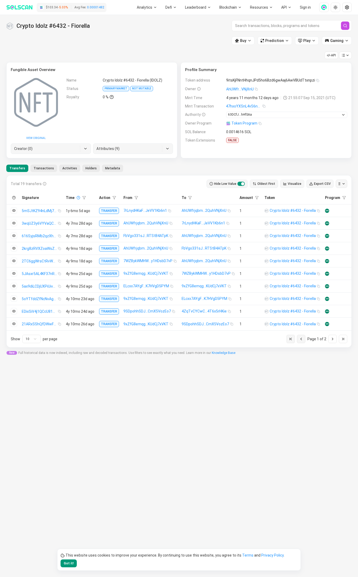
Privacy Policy (272, 555)
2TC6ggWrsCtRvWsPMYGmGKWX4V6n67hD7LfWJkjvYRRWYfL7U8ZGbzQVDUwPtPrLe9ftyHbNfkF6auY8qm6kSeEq (40, 261)
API (333, 55)
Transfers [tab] (17, 168)
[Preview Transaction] (14, 210)
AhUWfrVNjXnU (240, 89)
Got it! (69, 563)
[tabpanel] (179, 261)
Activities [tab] (69, 168)
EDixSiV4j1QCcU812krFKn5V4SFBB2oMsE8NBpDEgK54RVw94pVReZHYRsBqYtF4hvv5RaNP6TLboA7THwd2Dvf (40, 311)
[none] (322, 7)
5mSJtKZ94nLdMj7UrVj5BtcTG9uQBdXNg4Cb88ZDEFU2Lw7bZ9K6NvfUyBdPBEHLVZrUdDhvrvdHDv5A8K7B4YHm (40, 211)
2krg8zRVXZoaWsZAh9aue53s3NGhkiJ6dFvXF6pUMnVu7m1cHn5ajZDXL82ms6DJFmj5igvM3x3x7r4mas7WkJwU (40, 248)
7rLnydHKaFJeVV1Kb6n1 (145, 210)
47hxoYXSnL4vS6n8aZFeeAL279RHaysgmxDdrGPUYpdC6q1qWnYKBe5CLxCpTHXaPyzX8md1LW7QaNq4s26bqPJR (244, 106)
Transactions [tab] (44, 168)
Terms (247, 555)
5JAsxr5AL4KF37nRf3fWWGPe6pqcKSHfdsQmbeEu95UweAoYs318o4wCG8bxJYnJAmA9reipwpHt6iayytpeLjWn (40, 274)
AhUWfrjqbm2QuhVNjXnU (204, 210)
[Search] (345, 25)
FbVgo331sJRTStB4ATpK (145, 236)
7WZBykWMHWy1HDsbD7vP (147, 261)
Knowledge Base (223, 353)
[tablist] (64, 168)
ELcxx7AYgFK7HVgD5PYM (146, 286)
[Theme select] (335, 7)
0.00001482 (95, 7)
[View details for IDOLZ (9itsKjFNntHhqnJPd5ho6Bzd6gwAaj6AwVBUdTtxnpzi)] (266, 211)
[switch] (241, 184)
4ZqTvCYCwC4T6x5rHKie (204, 311)
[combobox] (31, 339)
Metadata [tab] (112, 168)
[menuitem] (147, 7)
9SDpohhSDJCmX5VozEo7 (147, 311)
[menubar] (231, 7)
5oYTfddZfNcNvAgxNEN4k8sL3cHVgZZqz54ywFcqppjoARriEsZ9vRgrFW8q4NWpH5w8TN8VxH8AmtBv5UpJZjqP (40, 299)
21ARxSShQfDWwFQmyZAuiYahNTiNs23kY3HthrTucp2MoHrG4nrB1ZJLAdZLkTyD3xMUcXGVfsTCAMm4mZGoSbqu (40, 324)
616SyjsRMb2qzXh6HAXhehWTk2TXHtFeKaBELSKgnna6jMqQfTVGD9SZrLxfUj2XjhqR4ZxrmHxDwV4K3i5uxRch (40, 236)
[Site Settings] (347, 7)
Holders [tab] (91, 168)
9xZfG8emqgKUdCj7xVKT (146, 273)
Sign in (305, 7)
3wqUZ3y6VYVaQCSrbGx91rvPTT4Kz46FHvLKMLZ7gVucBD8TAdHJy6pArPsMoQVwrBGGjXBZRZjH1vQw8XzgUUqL (40, 223)
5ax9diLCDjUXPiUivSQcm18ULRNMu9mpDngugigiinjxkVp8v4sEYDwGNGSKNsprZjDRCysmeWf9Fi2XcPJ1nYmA (40, 286)
